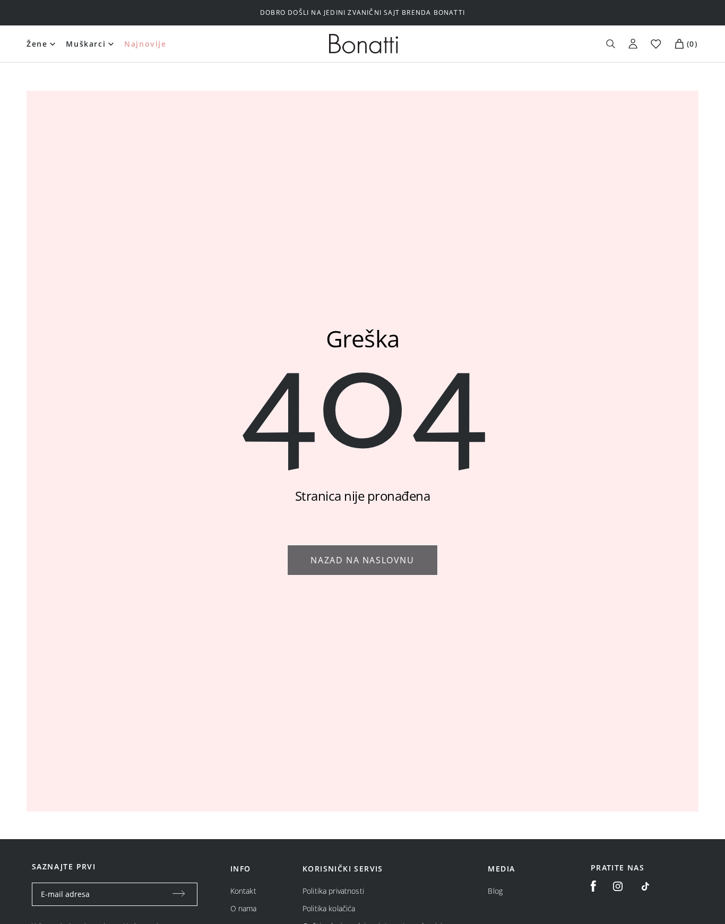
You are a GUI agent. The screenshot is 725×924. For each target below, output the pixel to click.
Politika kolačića (329, 908)
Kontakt (243, 891)
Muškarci (86, 44)
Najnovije (145, 44)
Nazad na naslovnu (362, 560)
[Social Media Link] (645, 886)
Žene (37, 44)
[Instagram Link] (618, 886)
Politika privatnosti (333, 891)
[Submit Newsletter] (179, 894)
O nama (243, 908)
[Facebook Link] (593, 886)
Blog (495, 891)
